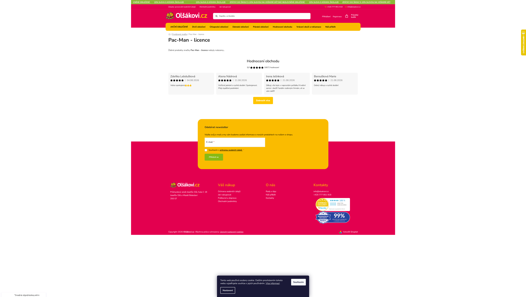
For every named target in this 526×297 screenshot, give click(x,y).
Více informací (273, 283)
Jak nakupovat (225, 7)
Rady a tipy (271, 191)
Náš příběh (271, 194)
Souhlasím (298, 282)
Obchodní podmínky (207, 7)
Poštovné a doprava (227, 198)
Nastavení (228, 290)
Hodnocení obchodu (263, 61)
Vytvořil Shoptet (350, 231)
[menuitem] (179, 27)
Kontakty (270, 198)
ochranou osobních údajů (231, 150)
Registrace (337, 16)
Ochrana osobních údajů (229, 191)
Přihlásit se (214, 157)
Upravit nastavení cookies (231, 231)
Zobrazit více (263, 100)
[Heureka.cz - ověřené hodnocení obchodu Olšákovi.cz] (335, 204)
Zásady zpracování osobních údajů (182, 7)
